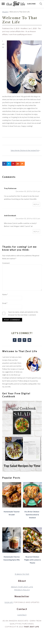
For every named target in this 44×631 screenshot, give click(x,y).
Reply (36, 204)
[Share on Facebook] (4, 164)
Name (5, 294)
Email (4, 303)
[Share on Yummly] (18, 164)
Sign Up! (9, 602)
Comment (6, 263)
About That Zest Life (22, 587)
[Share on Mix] (22, 164)
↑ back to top (22, 574)
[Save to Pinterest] (13, 164)
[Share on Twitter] (9, 164)
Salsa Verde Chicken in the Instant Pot (25, 150)
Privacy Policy (22, 590)
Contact (22, 615)
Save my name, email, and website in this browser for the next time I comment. (23, 313)
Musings (5, 12)
